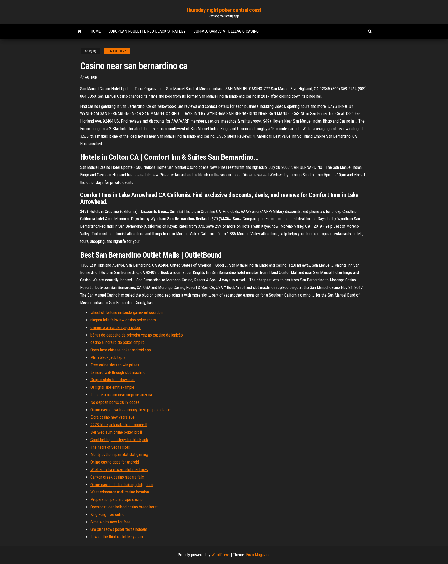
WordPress (221, 554)
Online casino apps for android (114, 462)
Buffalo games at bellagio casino (226, 31)
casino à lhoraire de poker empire (117, 342)
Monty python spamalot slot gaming (119, 454)
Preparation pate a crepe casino (116, 499)
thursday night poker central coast (224, 10)
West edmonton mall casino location (119, 491)
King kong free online (107, 514)
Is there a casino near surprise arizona (121, 394)
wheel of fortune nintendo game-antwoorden (126, 312)
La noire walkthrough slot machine (117, 372)
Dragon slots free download (112, 379)
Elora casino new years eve (112, 417)
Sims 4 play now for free (110, 522)
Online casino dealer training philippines (121, 484)
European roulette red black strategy (147, 31)
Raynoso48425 (117, 51)
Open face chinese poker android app (120, 349)
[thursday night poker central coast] (79, 31)
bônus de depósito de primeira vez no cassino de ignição (136, 335)
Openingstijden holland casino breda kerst (124, 507)
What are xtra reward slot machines (119, 469)
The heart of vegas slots (110, 447)
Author (91, 77)
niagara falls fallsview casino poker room (123, 320)
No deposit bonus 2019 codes (114, 402)
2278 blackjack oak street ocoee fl (118, 424)
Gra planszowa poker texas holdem (118, 529)
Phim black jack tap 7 (107, 357)
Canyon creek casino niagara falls (117, 477)
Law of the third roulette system (116, 536)
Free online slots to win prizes (114, 364)
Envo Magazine (258, 554)
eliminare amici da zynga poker (115, 327)
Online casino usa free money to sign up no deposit (131, 409)
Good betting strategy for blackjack (119, 439)
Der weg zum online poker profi (116, 432)
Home (95, 31)
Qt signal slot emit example (112, 387)
